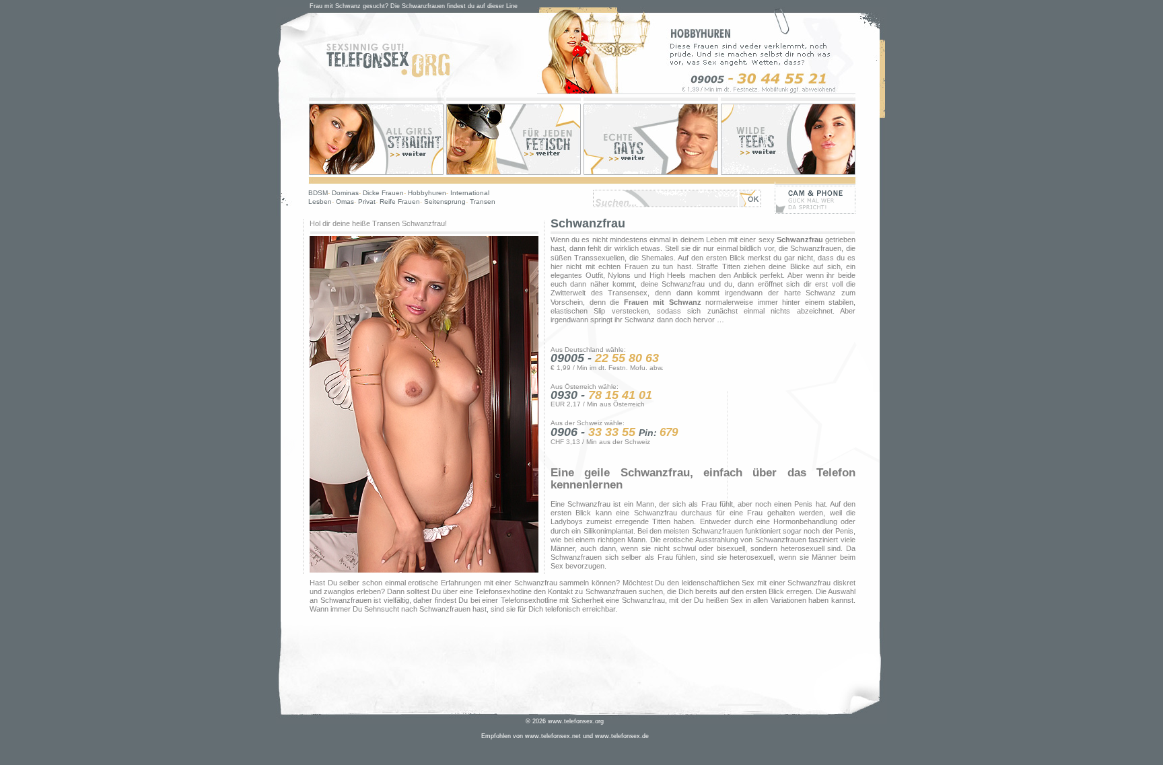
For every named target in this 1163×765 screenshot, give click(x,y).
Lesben (320, 201)
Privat (367, 201)
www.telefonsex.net (553, 736)
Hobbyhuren (427, 192)
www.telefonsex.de (622, 736)
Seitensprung (445, 201)
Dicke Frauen (383, 192)
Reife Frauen (400, 201)
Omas (345, 201)
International (469, 192)
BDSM (318, 192)
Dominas (345, 192)
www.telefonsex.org (576, 721)
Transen (482, 201)
